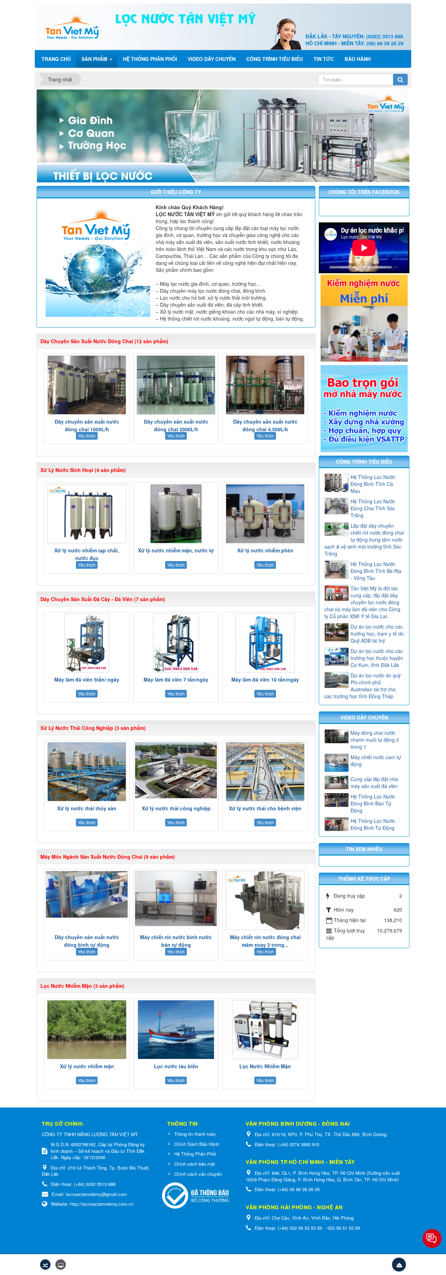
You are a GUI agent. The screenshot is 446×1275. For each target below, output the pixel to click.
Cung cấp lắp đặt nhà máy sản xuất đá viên (374, 782)
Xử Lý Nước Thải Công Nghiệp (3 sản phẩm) (93, 727)
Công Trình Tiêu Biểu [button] (274, 58)
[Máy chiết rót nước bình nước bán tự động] (176, 898)
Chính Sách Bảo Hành (196, 1144)
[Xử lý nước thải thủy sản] (87, 771)
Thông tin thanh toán (195, 1134)
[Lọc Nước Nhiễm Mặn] (265, 1029)
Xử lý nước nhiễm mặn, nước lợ (176, 550)
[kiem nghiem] (364, 317)
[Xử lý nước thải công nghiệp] (176, 770)
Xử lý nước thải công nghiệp (176, 808)
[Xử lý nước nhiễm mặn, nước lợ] (176, 513)
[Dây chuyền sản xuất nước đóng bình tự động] (87, 894)
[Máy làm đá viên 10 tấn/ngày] (265, 642)
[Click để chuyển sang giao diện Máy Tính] (60, 1264)
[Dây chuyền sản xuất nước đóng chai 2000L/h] (176, 385)
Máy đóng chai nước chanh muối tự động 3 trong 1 (375, 739)
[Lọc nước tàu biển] (176, 1029)
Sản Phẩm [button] (95, 58)
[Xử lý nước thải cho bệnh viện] (265, 771)
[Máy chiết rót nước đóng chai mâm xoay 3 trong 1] (265, 900)
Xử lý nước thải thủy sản (86, 808)
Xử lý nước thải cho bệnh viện (265, 808)
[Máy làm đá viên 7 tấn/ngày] (176, 642)
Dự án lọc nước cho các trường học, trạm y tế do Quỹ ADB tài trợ (377, 633)
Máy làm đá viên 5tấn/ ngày (86, 679)
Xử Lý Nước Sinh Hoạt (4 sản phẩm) (83, 469)
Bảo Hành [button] (358, 58)
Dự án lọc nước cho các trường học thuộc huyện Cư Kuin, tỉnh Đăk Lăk (377, 657)
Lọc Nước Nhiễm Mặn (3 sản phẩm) (82, 985)
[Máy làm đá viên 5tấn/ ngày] (87, 642)
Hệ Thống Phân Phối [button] (150, 58)
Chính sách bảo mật (194, 1163)
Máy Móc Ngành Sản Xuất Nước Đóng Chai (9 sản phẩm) (107, 856)
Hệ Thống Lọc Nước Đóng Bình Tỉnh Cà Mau (373, 483)
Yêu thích (86, 436)
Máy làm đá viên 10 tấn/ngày (265, 679)
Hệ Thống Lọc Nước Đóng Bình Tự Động (373, 824)
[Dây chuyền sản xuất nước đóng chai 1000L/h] (87, 385)
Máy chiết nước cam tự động (376, 761)
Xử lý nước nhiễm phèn (265, 550)
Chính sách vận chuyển (198, 1174)
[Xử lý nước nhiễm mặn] (87, 1029)
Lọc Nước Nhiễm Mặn (265, 1066)
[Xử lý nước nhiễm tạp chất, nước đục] (87, 513)
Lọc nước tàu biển (176, 1066)
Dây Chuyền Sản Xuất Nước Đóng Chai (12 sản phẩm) (104, 341)
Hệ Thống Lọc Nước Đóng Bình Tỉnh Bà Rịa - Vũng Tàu (376, 570)
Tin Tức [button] (324, 58)
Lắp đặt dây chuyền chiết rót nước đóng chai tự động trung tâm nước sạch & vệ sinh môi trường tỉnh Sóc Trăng (364, 539)
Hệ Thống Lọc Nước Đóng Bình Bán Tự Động (373, 803)
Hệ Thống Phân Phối (195, 1153)
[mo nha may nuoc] (364, 407)
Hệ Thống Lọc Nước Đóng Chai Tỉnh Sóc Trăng (373, 508)
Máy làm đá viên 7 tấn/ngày (176, 679)
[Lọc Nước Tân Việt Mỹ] (72, 26)
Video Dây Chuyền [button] (212, 58)
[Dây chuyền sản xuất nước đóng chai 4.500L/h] (265, 385)
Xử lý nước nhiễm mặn (87, 1066)
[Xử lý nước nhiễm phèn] (265, 513)
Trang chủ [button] (56, 58)
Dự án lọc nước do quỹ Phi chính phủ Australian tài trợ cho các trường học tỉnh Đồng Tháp (362, 686)
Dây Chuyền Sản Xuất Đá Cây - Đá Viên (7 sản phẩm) (102, 599)
